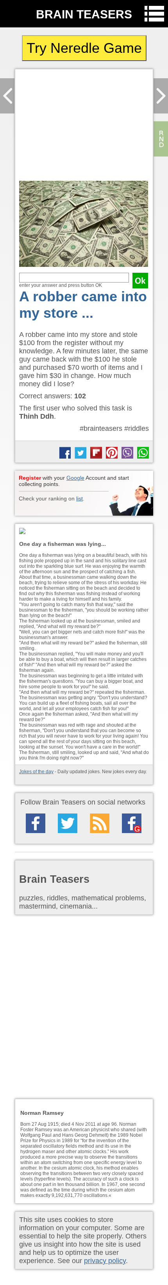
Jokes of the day (36, 771)
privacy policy (105, 1261)
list (79, 498)
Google (75, 478)
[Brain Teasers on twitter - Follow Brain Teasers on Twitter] (67, 823)
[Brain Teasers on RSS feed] (99, 823)
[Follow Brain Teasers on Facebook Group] (131, 823)
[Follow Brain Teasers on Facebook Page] (35, 823)
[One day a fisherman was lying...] (84, 531)
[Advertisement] (84, 127)
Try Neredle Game (84, 48)
